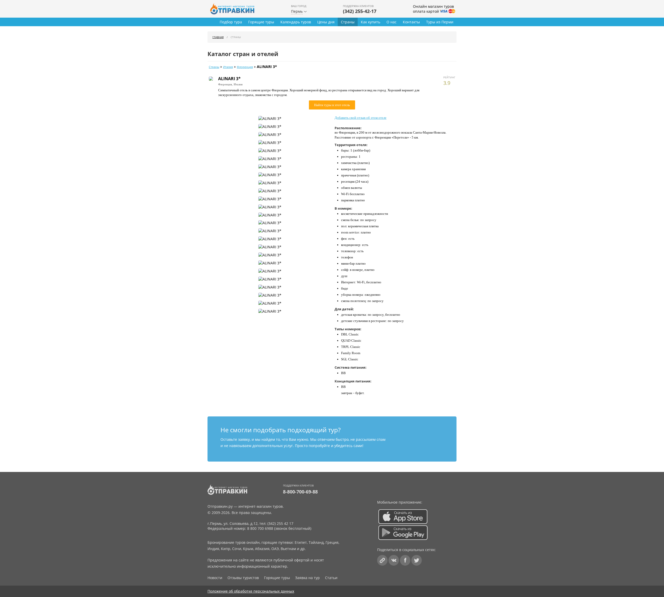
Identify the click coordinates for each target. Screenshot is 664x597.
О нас (391, 21)
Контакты (411, 21)
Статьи (331, 577)
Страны (348, 21)
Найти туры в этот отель (332, 105)
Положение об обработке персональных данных (251, 591)
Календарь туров (295, 21)
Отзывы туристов (243, 577)
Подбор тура (231, 21)
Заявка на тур (307, 577)
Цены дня (326, 21)
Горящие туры (261, 21)
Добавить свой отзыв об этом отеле (360, 118)
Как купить (370, 21)
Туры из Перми (439, 21)
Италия (228, 67)
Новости (215, 577)
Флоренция (245, 67)
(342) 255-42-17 (359, 11)
